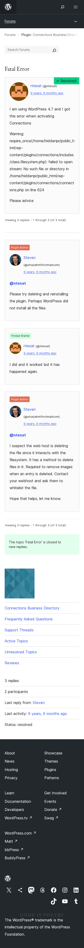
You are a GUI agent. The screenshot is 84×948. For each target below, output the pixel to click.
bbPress (14, 849)
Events (50, 801)
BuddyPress (17, 858)
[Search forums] (54, 49)
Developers (14, 809)
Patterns (51, 777)
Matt (11, 841)
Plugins (50, 769)
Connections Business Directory (57, 35)
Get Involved (55, 793)
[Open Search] (62, 7)
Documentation (18, 801)
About (10, 753)
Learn (9, 793)
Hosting (11, 769)
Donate (53, 809)
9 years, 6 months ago (47, 93)
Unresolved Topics (21, 652)
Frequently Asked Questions (29, 619)
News (9, 761)
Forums (10, 21)
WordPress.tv (18, 818)
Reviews (12, 663)
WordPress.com (20, 833)
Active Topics (16, 641)
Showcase (53, 753)
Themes (51, 761)
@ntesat (18, 283)
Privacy (11, 777)
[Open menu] (76, 7)
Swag (51, 818)
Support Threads (19, 630)
